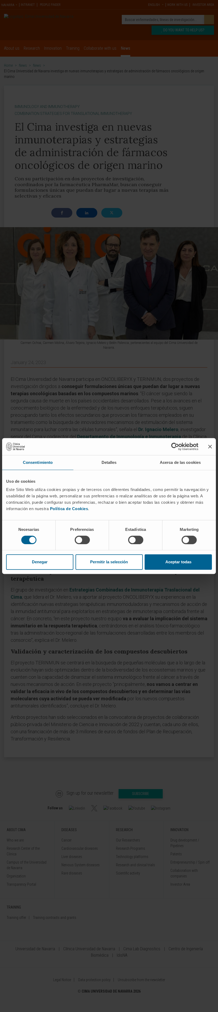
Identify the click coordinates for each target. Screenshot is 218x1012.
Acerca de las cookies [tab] (180, 462)
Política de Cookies (69, 508)
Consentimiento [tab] (38, 462)
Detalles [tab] (109, 462)
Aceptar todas (178, 562)
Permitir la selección (109, 562)
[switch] (82, 540)
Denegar (40, 562)
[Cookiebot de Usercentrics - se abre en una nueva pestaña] (175, 447)
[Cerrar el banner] (210, 446)
